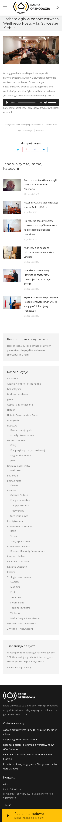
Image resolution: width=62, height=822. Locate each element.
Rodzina (11, 571)
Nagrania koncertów (20, 455)
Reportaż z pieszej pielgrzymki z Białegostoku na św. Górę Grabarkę (30, 766)
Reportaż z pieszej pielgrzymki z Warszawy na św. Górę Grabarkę (28, 747)
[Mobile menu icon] (5, 8)
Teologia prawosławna (31, 124)
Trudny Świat (17, 510)
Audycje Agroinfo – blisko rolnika (24, 383)
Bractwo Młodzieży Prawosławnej (27, 550)
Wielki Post (40, 131)
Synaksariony (17, 602)
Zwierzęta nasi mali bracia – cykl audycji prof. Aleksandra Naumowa (40, 184)
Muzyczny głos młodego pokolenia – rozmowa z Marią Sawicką (39, 252)
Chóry (13, 444)
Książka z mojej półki (21, 430)
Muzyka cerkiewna (16, 440)
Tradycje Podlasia (19, 505)
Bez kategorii (14, 388)
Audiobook (12, 378)
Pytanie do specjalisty (18, 561)
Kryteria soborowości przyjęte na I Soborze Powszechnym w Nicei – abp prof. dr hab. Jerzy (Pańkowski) (41, 304)
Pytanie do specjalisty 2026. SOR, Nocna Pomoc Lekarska (28, 756)
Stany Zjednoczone (20, 541)
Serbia (13, 536)
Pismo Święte (14, 480)
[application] (31, 102)
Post (18, 124)
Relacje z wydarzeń (17, 566)
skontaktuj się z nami (18, 354)
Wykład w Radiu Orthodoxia (21, 623)
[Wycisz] (45, 102)
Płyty (12, 460)
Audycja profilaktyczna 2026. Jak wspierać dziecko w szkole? (30, 732)
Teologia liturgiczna (20, 607)
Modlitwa (15, 586)
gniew (10, 399)
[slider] (52, 102)
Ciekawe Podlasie (19, 494)
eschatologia (28, 131)
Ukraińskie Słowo (19, 515)
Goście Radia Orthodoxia (20, 404)
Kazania (14, 485)
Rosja (13, 530)
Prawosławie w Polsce (18, 546)
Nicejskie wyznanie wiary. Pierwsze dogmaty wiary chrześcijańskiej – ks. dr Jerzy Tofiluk (39, 277)
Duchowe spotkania (17, 394)
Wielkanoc (15, 613)
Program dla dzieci (16, 556)
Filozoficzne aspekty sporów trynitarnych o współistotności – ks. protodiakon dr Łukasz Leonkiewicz (40, 227)
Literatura (12, 425)
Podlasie (11, 490)
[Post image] (12, 185)
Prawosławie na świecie (19, 526)
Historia (11, 409)
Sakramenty (16, 597)
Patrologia (12, 475)
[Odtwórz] (7, 102)
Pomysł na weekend (20, 500)
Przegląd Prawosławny (22, 435)
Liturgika (14, 581)
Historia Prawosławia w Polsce (23, 415)
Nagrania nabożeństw (18, 465)
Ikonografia (13, 420)
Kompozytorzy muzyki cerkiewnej (27, 450)
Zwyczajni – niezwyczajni (20, 628)
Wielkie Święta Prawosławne (25, 618)
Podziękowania (15, 521)
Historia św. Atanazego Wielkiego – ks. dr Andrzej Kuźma (41, 205)
